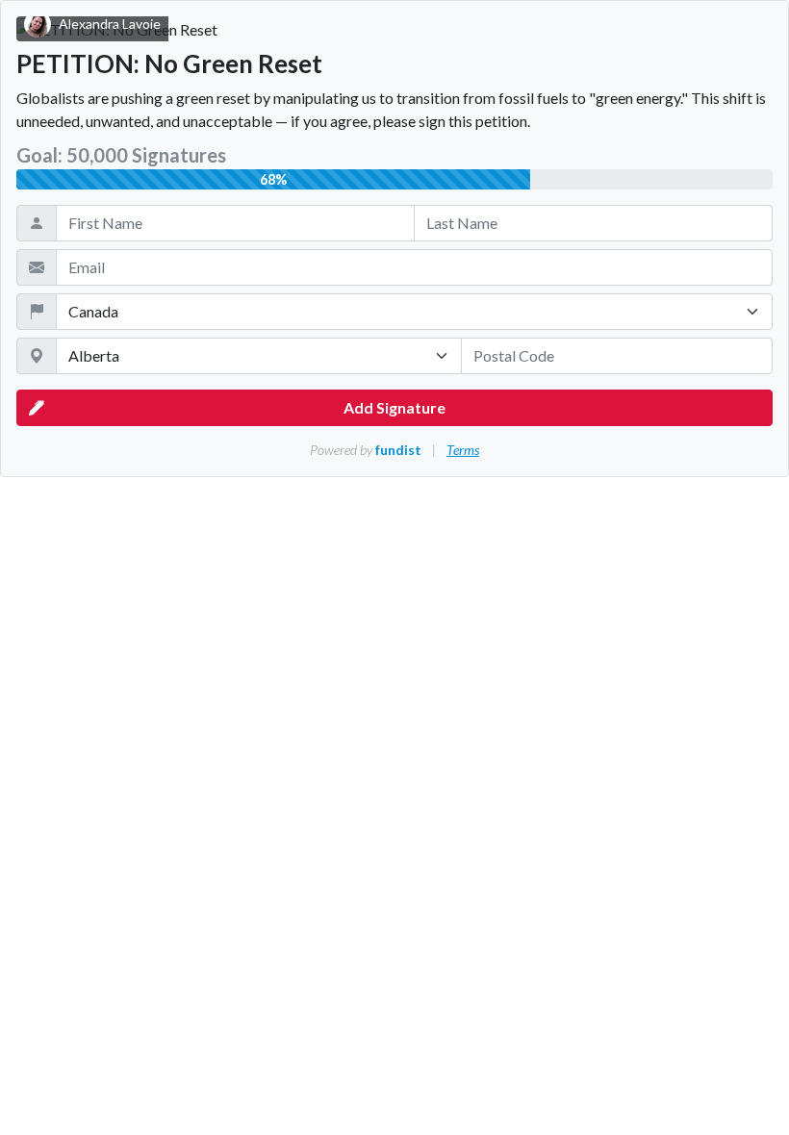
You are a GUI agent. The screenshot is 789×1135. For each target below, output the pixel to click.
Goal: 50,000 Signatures (121, 154)
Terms (462, 449)
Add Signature (394, 407)
